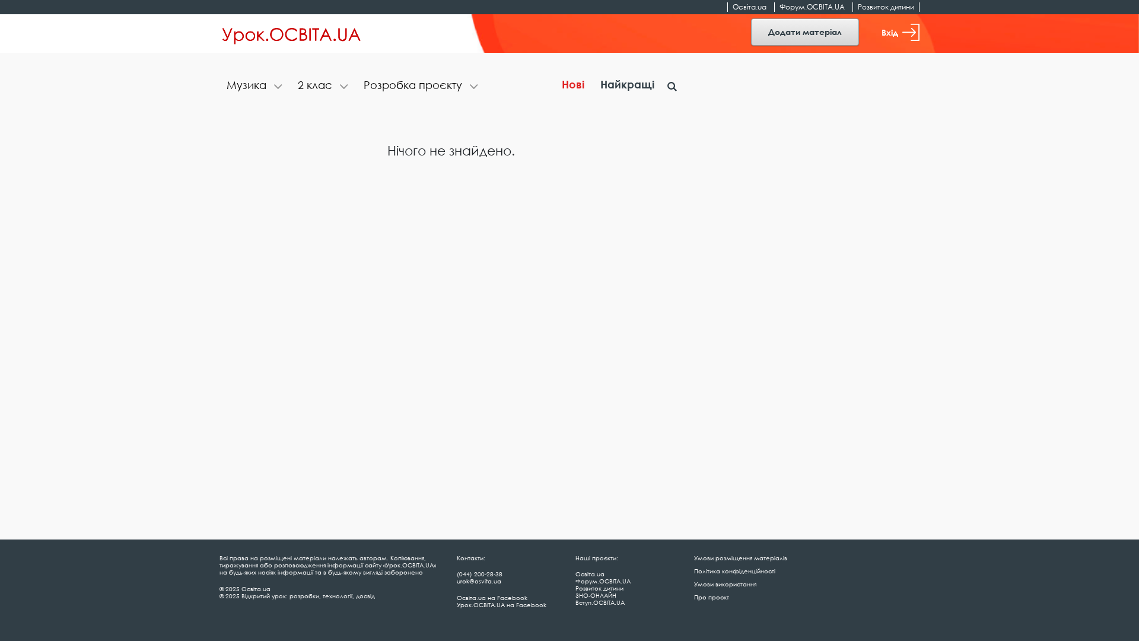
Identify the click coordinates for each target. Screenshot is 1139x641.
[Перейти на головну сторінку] (291, 34)
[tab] (255, 86)
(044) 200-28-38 (479, 573)
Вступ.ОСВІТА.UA (600, 602)
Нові (573, 84)
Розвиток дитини (886, 6)
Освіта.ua (749, 6)
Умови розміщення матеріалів (740, 557)
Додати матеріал (805, 32)
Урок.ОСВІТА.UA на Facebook (501, 604)
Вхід (890, 32)
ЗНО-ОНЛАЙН (595, 595)
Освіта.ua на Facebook (492, 597)
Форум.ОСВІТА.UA (812, 6)
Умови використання (725, 584)
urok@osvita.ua (479, 581)
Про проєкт (711, 597)
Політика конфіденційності (734, 571)
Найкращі (627, 84)
